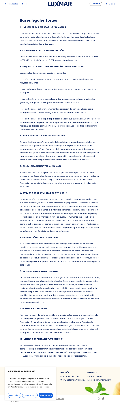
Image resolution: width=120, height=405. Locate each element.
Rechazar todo (29, 395)
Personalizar (14, 395)
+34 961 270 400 (94, 376)
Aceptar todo (46, 395)
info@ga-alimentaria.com (99, 380)
